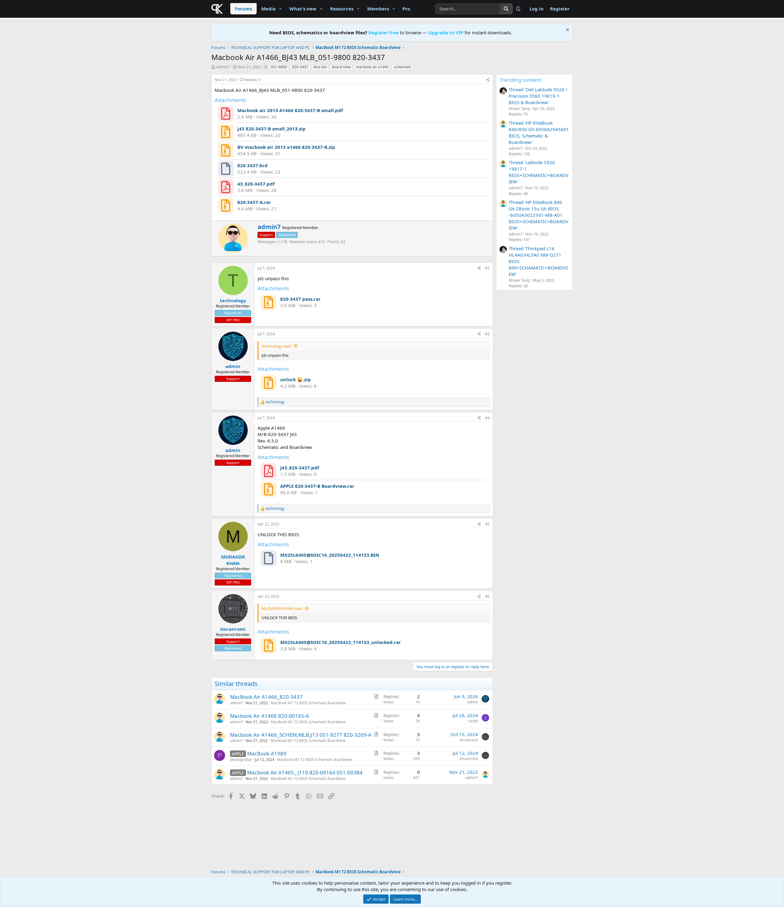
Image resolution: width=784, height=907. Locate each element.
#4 (487, 417)
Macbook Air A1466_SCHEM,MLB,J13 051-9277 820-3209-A (300, 734)
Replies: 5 (252, 79)
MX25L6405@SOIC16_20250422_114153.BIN (329, 555)
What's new (302, 9)
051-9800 (279, 67)
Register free (383, 32)
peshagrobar (241, 759)
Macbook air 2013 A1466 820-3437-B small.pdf (290, 110)
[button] (280, 8)
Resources (341, 9)
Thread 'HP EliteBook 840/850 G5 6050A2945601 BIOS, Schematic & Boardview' (539, 132)
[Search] (506, 9)
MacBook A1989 (266, 753)
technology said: (277, 346)
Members (378, 9)
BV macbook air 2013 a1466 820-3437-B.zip (286, 147)
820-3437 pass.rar (300, 299)
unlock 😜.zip (295, 379)
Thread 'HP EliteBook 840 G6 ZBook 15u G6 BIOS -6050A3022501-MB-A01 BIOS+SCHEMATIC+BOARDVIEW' (538, 215)
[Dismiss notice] (566, 30)
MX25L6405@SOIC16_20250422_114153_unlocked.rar (340, 642)
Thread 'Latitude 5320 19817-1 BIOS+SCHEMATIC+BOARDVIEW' (538, 172)
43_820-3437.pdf (256, 184)
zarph (473, 721)
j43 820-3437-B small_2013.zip (271, 129)
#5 (487, 524)
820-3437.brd (252, 165)
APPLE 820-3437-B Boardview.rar (317, 486)
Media (268, 9)
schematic (402, 67)
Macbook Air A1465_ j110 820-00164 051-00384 (305, 772)
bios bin (320, 67)
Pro (406, 9)
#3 (487, 334)
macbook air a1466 (372, 67)
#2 (487, 268)
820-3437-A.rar (254, 202)
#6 (487, 596)
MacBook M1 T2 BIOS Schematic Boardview (308, 703)
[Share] (488, 80)
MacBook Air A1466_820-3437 (266, 696)
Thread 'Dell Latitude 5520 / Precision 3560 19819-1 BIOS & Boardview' (538, 95)
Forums (243, 9)
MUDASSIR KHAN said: (282, 608)
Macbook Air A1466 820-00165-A (269, 715)
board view (341, 67)
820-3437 (300, 67)
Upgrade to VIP (445, 32)
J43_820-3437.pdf (299, 468)
